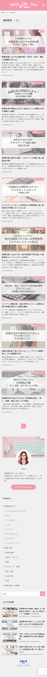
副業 (7, 562)
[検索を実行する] (42, 593)
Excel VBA (9, 576)
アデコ (8, 515)
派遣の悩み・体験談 (12, 585)
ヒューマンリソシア (13, 543)
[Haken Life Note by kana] (23, 5)
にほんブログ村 (24, 665)
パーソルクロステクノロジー (16, 511)
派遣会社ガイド (10, 506)
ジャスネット (10, 538)
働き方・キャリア (12, 557)
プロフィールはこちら (23, 487)
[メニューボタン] (43, 5)
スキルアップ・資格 (12, 566)
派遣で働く (8, 547)
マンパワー (10, 529)
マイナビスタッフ (12, 534)
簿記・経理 (10, 571)
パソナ (8, 525)
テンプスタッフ (11, 520)
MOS (7, 581)
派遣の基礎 (10, 552)
